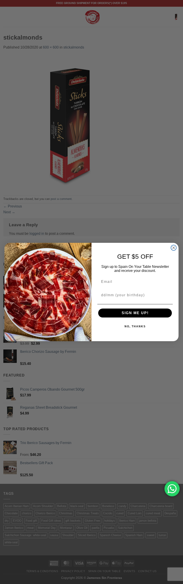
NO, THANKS (135, 326)
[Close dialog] (173, 247)
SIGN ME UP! (135, 313)
